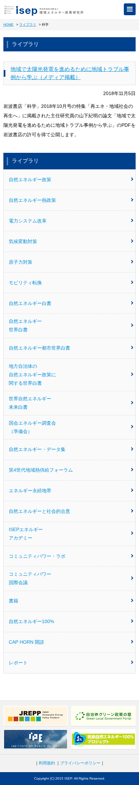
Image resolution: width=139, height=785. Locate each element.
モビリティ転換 (25, 282)
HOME (8, 24)
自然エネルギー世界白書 (25, 325)
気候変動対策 (23, 241)
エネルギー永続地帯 (30, 490)
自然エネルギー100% (31, 621)
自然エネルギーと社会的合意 (39, 511)
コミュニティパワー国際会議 (30, 578)
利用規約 (47, 763)
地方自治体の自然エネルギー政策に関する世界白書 (32, 374)
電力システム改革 (28, 220)
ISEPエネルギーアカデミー (26, 534)
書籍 (13, 600)
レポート (18, 662)
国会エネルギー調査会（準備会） (32, 427)
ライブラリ (27, 24)
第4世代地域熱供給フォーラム (41, 470)
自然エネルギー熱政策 (32, 200)
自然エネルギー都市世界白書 (39, 348)
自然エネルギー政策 (30, 179)
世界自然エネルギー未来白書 (30, 403)
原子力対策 (20, 262)
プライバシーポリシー (80, 763)
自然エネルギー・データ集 (37, 449)
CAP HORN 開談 (26, 642)
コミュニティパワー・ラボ (37, 556)
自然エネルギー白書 (30, 303)
